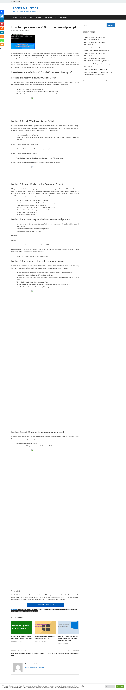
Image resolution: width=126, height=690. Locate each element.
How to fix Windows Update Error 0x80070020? (45, 638)
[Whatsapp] (2, 40)
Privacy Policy (50, 17)
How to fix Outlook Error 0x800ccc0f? (96, 69)
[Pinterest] (2, 24)
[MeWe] (2, 32)
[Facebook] (2, 12)
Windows (23, 17)
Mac (31, 17)
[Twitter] (2, 16)
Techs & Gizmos (25, 8)
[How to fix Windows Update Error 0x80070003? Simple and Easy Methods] (68, 628)
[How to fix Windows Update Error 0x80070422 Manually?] (21, 628)
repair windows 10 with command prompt (25, 611)
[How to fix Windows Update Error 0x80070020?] (45, 628)
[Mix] (2, 36)
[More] (2, 44)
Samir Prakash (25, 30)
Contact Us (63, 17)
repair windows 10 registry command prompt (62, 609)
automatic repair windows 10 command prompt (32, 609)
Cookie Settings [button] (110, 687)
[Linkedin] (2, 20)
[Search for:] (99, 25)
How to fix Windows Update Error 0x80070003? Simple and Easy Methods (68, 639)
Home (15, 17)
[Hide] (0, 48)
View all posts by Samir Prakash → (35, 667)
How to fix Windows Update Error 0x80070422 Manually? (21, 638)
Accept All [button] (120, 687)
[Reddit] (2, 28)
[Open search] (113, 17)
